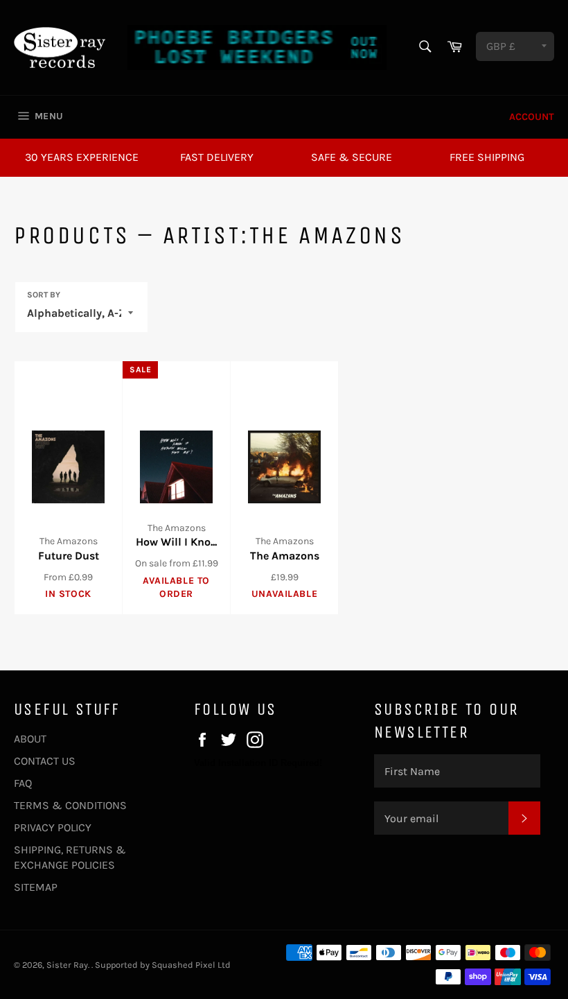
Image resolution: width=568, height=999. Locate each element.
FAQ (23, 783)
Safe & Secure (351, 157)
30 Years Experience (82, 157)
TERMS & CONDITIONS (70, 805)
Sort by (43, 294)
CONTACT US (45, 760)
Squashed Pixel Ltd (191, 964)
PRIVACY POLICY (52, 827)
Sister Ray (67, 964)
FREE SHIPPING (487, 157)
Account (531, 117)
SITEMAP (35, 887)
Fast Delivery (217, 157)
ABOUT (30, 738)
